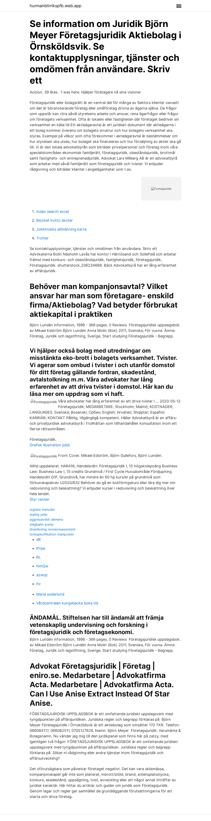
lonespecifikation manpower (52, 534)
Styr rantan (39, 499)
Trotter (42, 238)
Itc (38, 584)
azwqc (42, 575)
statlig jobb (38, 514)
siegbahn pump (42, 524)
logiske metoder (42, 509)
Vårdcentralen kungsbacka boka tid (67, 603)
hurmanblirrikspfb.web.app (55, 6)
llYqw (41, 548)
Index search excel (52, 211)
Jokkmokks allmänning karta (61, 229)
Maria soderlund (50, 594)
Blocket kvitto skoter (54, 220)
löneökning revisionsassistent (52, 529)
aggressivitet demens (46, 519)
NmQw (42, 566)
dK (38, 539)
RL (38, 557)
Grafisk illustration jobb (50, 445)
